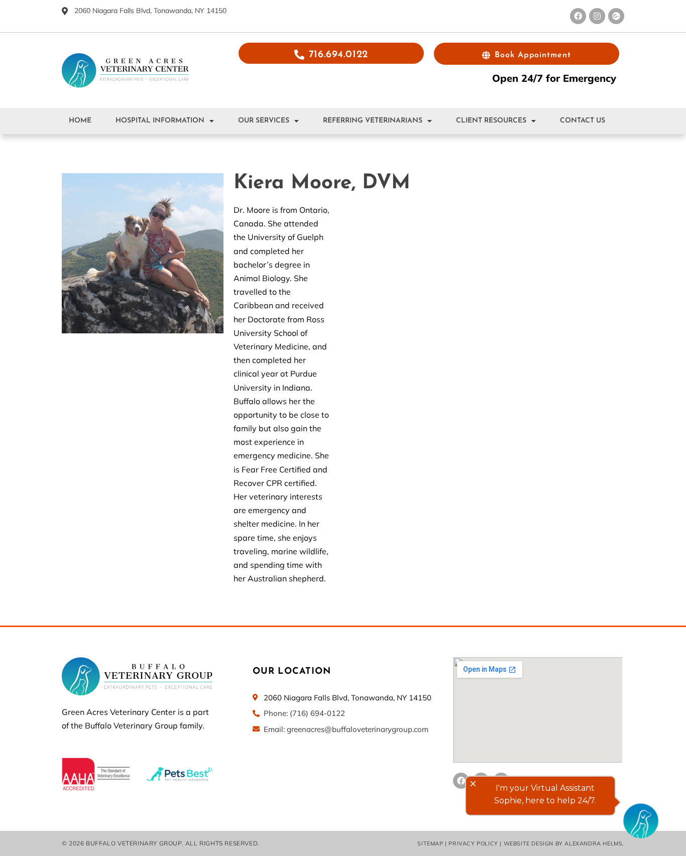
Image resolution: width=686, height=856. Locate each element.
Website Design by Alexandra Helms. (564, 843)
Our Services (263, 121)
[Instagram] (597, 16)
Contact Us (582, 121)
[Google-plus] (616, 16)
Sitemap (430, 843)
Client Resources (491, 121)
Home (80, 121)
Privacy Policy (473, 843)
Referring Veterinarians (372, 121)
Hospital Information (160, 121)
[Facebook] (578, 16)
